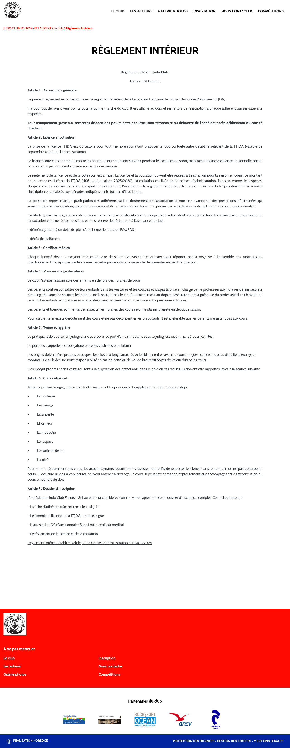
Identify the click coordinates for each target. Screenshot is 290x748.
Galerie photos (173, 11)
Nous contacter (236, 11)
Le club (117, 11)
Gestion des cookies (234, 741)
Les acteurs (141, 11)
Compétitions (271, 11)
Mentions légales (268, 741)
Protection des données (193, 741)
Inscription (204, 11)
